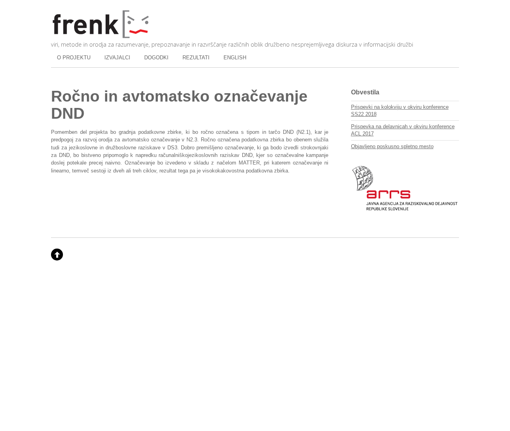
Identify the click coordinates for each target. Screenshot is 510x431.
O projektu (73, 58)
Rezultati (196, 58)
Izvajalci (117, 58)
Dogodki (156, 58)
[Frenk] (101, 35)
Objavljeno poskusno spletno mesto (392, 146)
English (235, 58)
